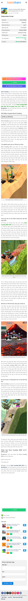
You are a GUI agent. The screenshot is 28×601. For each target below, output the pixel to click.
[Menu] (2, 2)
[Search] (26, 2)
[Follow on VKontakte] (20, 593)
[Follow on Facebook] (2, 593)
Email (3, 577)
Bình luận (4, 564)
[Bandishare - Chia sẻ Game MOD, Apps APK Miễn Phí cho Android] (14, 2)
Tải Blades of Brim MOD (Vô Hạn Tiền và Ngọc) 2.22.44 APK (13, 525)
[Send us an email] (10, 593)
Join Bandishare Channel (15, 86)
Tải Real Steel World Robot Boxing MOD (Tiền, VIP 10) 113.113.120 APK (13, 537)
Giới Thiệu (4, 597)
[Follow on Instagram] (5, 593)
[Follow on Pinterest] (13, 593)
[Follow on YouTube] (15, 593)
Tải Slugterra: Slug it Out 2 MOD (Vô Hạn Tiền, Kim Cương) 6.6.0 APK (13, 544)
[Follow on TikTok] (7, 593)
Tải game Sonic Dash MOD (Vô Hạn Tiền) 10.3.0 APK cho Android (13, 550)
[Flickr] (18, 593)
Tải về (15, 82)
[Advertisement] (14, 60)
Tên (3, 571)
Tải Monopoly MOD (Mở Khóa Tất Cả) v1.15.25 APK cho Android (13, 531)
